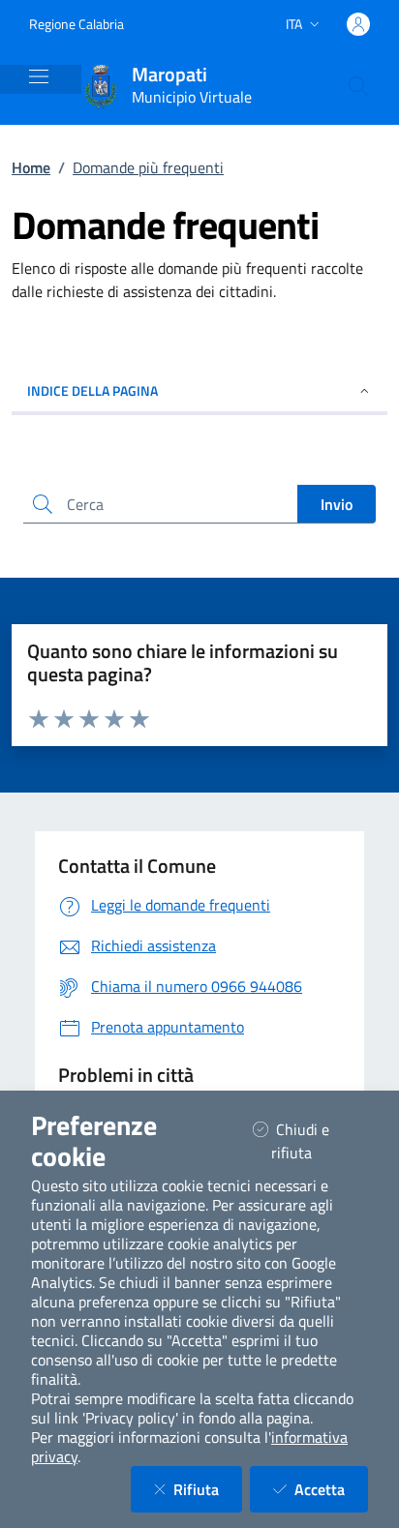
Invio (337, 504)
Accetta (331, 1489)
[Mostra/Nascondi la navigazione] (38, 76)
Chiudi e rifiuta (315, 1141)
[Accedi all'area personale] (358, 24)
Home (31, 167)
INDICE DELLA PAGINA (92, 390)
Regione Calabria (76, 24)
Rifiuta (207, 1489)
